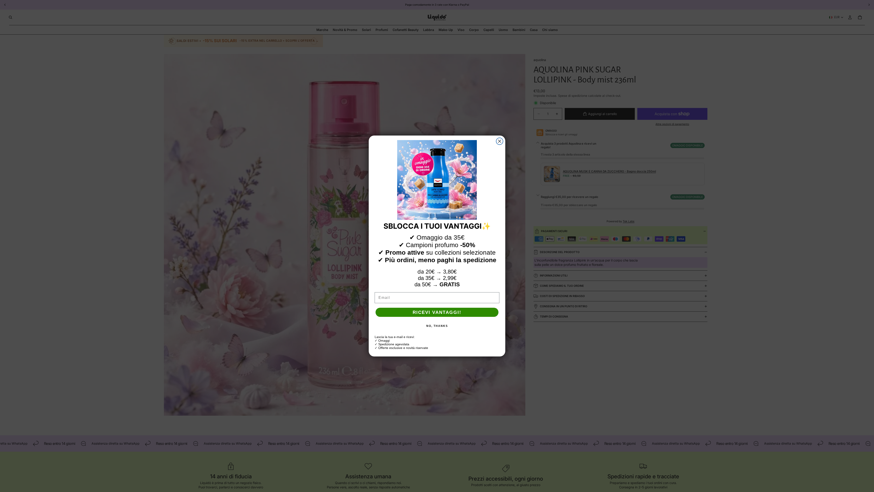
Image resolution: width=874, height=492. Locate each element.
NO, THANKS (437, 326)
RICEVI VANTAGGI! (437, 312)
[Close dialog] (499, 141)
